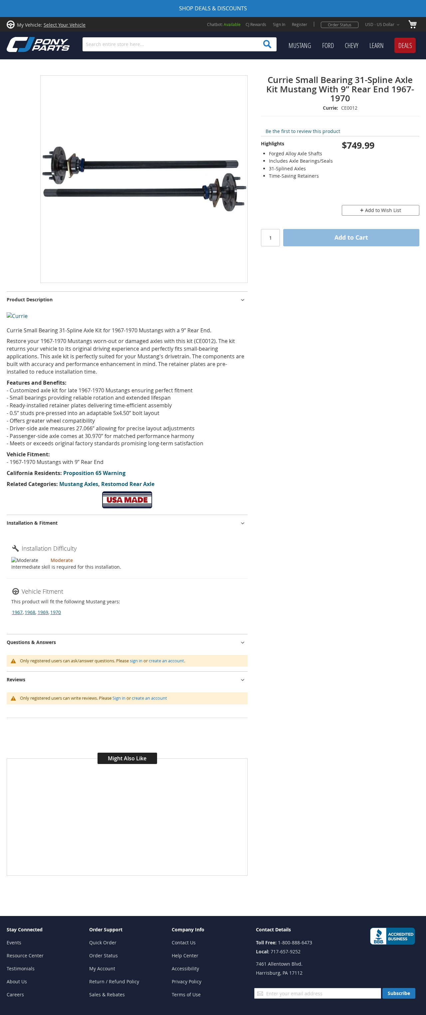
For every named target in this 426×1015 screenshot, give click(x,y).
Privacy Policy (186, 981)
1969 (43, 612)
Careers (15, 994)
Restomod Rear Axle (127, 484)
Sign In (279, 24)
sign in (136, 661)
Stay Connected (25, 929)
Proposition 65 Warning (94, 473)
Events (14, 942)
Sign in (118, 698)
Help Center (185, 955)
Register (299, 24)
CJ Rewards (256, 24)
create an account (166, 661)
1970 (55, 612)
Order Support (105, 929)
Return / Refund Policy (114, 981)
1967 (17, 612)
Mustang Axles (78, 484)
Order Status (339, 24)
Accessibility (185, 968)
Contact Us (184, 942)
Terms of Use (186, 994)
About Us (17, 981)
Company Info (188, 929)
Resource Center (25, 955)
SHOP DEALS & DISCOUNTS (213, 8)
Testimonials (21, 968)
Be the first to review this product (303, 131)
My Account (102, 968)
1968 (30, 612)
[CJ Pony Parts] (23, 44)
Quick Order (102, 942)
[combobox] (180, 44)
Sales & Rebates (107, 994)
